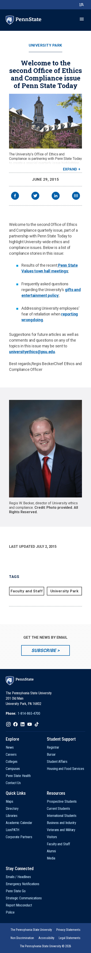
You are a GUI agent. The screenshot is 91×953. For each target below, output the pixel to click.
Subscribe (43, 650)
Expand (70, 169)
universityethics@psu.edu (32, 351)
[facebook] (15, 196)
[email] (76, 196)
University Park (45, 45)
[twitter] (35, 196)
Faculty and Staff (27, 591)
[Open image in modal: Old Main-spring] (45, 121)
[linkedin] (56, 196)
